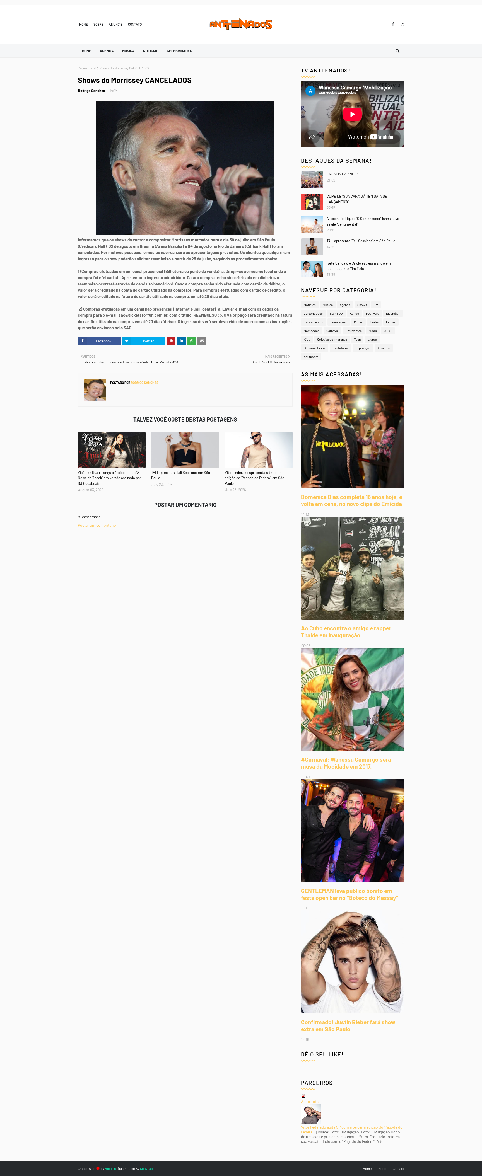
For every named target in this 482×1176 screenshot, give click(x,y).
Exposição (363, 348)
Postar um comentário (97, 525)
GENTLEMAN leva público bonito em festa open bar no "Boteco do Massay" (349, 894)
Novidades (311, 331)
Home (83, 24)
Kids (307, 339)
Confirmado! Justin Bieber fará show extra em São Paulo (348, 1025)
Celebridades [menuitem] (179, 51)
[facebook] (393, 24)
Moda (373, 331)
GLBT (388, 331)
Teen (357, 339)
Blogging (111, 1168)
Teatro (374, 322)
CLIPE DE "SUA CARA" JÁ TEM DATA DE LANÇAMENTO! (357, 199)
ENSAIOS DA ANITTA (343, 174)
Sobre (98, 24)
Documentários (315, 348)
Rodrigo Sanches (91, 90)
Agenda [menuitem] (107, 51)
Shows (362, 305)
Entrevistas (354, 331)
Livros (372, 339)
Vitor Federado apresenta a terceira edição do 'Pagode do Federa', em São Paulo (254, 478)
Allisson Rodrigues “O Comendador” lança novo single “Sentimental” (363, 221)
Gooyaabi (147, 1168)
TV (376, 305)
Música (328, 305)
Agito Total (310, 1101)
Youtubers (311, 357)
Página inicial (87, 68)
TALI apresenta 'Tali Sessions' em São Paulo (180, 475)
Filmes (391, 322)
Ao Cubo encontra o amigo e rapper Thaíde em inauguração (346, 631)
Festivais (372, 313)
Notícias (310, 305)
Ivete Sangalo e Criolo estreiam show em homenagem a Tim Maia (359, 266)
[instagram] (401, 24)
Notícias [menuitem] (150, 51)
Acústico (384, 348)
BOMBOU (336, 313)
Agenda (345, 305)
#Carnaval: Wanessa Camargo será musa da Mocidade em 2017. (346, 763)
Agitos (354, 313)
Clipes (358, 322)
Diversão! (393, 313)
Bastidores (340, 348)
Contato (135, 24)
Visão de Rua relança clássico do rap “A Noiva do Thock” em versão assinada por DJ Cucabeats (109, 478)
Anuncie (115, 24)
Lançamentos (313, 322)
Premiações (338, 322)
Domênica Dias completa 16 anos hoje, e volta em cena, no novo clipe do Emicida (351, 500)
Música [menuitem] (128, 51)
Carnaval (332, 331)
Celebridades (313, 313)
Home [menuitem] (86, 51)
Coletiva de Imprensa (332, 339)
